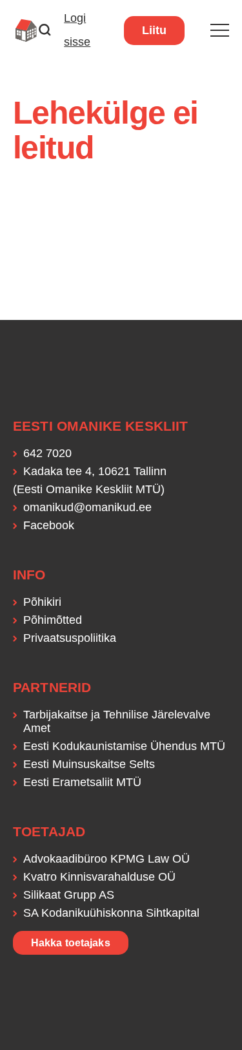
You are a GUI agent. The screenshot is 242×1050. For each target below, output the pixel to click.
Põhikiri (42, 601)
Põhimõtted (52, 620)
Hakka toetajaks (70, 942)
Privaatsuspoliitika (69, 638)
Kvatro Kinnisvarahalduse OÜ (99, 876)
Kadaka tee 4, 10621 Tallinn (94, 471)
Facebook (48, 525)
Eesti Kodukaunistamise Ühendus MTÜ (124, 746)
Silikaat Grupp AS (68, 894)
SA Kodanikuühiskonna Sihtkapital (111, 912)
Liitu (154, 30)
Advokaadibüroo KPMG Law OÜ (106, 858)
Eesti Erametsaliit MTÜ (82, 782)
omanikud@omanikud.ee (87, 507)
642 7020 (47, 453)
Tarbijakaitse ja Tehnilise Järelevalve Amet (116, 721)
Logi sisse (77, 30)
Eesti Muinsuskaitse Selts (89, 764)
